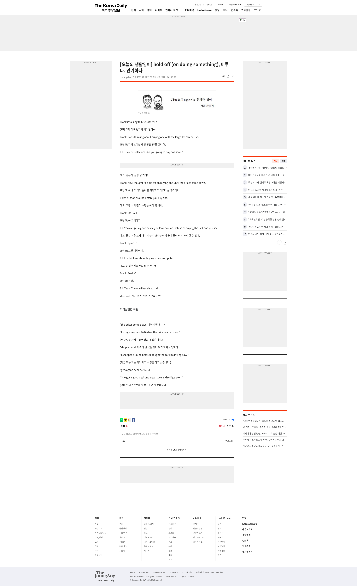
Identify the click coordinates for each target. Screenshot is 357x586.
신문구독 (198, 4)
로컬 (284, 161)
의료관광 (245, 10)
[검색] (260, 10)
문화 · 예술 (148, 546)
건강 (146, 528)
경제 (149, 10)
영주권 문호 (198, 541)
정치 (96, 546)
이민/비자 (99, 537)
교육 (225, 10)
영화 (170, 528)
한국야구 (172, 537)
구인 (219, 523)
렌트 (219, 528)
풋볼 (170, 550)
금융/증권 (123, 532)
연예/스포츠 (171, 10)
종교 (146, 532)
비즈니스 (123, 546)
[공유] (232, 76)
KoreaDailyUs (249, 523)
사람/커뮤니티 (100, 532)
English (220, 4)
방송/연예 (172, 523)
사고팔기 (221, 546)
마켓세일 (221, 550)
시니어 (146, 550)
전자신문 (209, 4)
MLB (170, 541)
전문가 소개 (198, 532)
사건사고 (98, 528)
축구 (170, 559)
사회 (141, 10)
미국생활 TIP (198, 537)
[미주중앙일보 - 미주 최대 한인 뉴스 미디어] (111, 8)
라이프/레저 (149, 523)
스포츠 (171, 532)
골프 (170, 555)
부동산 (122, 541)
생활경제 (123, 528)
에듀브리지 (247, 529)
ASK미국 (189, 10)
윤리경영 (189, 572)
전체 (133, 10)
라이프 (158, 10)
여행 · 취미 (148, 537)
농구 (170, 546)
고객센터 (199, 572)
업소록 (234, 10)
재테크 (122, 537)
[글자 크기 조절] (223, 76)
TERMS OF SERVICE (176, 572)
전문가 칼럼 (198, 528)
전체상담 (196, 523)
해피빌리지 (247, 551)
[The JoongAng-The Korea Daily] (105, 576)
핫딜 (217, 10)
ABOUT (133, 572)
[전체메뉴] (255, 10)
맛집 (219, 555)
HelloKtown (204, 10)
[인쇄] (228, 76)
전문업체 (221, 541)
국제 (96, 550)
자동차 (122, 550)
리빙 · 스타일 (149, 541)
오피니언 (98, 555)
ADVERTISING (144, 572)
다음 (285, 242)
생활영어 (246, 535)
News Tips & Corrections (214, 572)
